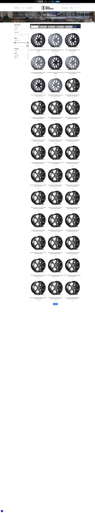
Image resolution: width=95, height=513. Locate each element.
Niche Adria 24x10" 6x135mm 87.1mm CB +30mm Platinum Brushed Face (72, 73)
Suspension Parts (29, 7)
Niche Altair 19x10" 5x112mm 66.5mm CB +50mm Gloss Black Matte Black (55, 163)
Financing (71, 7)
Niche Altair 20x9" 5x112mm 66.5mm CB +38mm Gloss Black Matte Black (38, 253)
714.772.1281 (73, 3)
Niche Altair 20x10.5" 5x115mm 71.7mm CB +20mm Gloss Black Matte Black (72, 231)
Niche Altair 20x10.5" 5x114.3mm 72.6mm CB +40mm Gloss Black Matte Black (55, 231)
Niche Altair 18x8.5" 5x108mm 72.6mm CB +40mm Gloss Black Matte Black (72, 95)
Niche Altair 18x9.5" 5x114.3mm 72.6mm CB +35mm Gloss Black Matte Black (72, 141)
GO (27, 45)
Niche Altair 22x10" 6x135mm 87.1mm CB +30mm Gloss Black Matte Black (38, 298)
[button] (2, 511)
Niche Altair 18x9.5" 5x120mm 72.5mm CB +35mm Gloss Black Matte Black (38, 163)
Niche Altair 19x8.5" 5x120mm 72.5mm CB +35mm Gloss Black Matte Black (55, 208)
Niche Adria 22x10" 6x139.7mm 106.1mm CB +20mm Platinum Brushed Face (38, 73)
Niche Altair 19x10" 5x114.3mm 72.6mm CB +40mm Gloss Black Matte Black (72, 163)
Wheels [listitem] (16, 50)
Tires (23, 7)
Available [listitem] (16, 56)
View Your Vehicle (65, 7)
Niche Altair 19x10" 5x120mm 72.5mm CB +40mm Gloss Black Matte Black (38, 186)
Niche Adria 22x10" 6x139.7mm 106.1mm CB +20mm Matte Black (72, 50)
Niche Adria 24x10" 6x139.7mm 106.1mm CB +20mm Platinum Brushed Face (55, 95)
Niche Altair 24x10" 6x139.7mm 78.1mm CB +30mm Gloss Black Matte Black (72, 298)
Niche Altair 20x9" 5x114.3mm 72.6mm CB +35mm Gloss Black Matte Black (72, 253)
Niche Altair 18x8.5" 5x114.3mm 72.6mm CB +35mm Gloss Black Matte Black (55, 118)
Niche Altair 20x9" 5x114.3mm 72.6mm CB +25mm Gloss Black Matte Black (55, 253)
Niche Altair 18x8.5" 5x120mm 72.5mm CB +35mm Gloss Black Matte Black (38, 141)
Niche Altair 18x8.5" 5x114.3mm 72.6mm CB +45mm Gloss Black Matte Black (72, 118)
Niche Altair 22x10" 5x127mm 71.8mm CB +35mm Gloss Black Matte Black (72, 276)
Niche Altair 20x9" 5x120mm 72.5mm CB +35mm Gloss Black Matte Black (55, 276)
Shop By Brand (78, 3)
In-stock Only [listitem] (17, 55)
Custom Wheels (16, 7)
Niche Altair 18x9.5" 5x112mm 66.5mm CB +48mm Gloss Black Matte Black (55, 141)
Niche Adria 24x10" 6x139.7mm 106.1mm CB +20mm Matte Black (38, 95)
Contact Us (66, 3)
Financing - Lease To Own (60, 3)
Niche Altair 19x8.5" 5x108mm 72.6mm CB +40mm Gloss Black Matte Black (55, 186)
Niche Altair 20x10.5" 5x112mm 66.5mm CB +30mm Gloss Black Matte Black (72, 208)
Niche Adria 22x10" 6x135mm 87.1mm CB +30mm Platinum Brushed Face (55, 50)
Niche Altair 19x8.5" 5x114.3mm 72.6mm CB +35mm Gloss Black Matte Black (38, 208)
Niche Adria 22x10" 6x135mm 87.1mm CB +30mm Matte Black (38, 50)
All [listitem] (15, 58)
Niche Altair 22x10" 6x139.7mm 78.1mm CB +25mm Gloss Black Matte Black (55, 298)
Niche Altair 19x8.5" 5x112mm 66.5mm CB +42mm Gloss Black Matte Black (72, 186)
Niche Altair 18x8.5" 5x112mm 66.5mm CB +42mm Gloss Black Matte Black (38, 118)
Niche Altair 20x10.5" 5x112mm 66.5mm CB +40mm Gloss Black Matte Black (38, 231)
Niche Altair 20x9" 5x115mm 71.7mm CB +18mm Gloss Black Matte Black (38, 276)
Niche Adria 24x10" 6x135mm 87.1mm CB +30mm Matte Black (55, 73)
